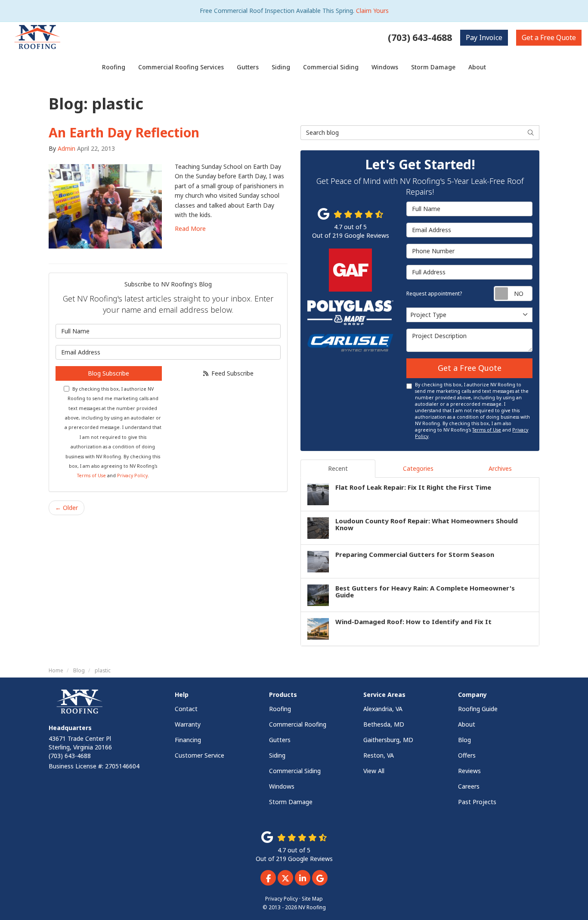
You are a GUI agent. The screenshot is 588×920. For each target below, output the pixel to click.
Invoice (484, 37)
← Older (66, 508)
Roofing (280, 709)
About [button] (477, 67)
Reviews (469, 771)
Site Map (312, 898)
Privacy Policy (132, 475)
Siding (277, 755)
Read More (190, 228)
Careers (469, 786)
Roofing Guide (478, 709)
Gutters (280, 740)
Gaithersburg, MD (388, 740)
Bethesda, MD (383, 724)
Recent (338, 468)
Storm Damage (291, 802)
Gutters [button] (248, 67)
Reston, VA (378, 755)
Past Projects (477, 802)
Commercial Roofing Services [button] (181, 67)
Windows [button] (384, 67)
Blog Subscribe (108, 373)
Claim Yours (372, 10)
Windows (281, 786)
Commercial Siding (295, 771)
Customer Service (199, 755)
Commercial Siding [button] (331, 67)
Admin (66, 148)
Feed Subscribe (232, 373)
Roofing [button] (113, 67)
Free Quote (549, 37)
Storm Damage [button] (433, 67)
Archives (500, 468)
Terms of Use (91, 475)
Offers (467, 755)
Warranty (188, 724)
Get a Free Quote (469, 368)
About (466, 724)
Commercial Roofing (297, 724)
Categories (418, 468)
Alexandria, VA (382, 709)
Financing (188, 740)
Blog (464, 740)
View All (373, 771)
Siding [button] (281, 67)
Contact (186, 709)
